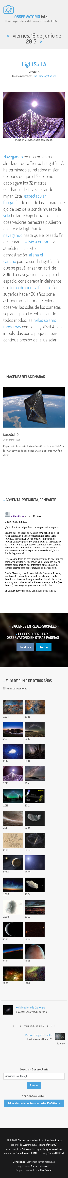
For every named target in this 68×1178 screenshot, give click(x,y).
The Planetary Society (44, 75)
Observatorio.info (27, 1140)
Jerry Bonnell (49, 1153)
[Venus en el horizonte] (13, 951)
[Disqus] (34, 551)
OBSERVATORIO (27, 16)
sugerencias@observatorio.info (34, 1166)
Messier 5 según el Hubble (38, 1035)
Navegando (13, 157)
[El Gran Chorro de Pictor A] (35, 929)
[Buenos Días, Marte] (35, 951)
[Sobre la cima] (35, 773)
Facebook (25, 647)
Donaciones (19, 1161)
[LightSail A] (13, 773)
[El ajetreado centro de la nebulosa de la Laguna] (35, 707)
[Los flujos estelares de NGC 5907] (35, 840)
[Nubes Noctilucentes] (13, 885)
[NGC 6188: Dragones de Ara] (13, 707)
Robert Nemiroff (24, 1153)
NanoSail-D (11, 434)
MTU (36, 1153)
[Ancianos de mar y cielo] (35, 729)
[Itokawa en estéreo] (35, 818)
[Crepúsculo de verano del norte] (13, 729)
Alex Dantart (46, 1170)
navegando (12, 235)
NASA (25, 1149)
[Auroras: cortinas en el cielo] (35, 973)
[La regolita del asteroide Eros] (13, 818)
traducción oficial (50, 1140)
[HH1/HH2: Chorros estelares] (13, 973)
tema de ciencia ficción (30, 287)
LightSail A (34, 64)
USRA (60, 1153)
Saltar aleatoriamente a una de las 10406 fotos (34, 1103)
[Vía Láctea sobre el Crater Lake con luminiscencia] (13, 796)
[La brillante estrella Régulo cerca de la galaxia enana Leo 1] (35, 862)
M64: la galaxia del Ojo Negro (30, 1007)
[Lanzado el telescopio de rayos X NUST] (35, 796)
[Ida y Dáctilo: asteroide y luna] (35, 885)
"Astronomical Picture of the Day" (40, 1144)
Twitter (44, 647)
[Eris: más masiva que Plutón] (13, 862)
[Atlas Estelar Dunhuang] (13, 840)
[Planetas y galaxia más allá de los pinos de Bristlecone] (35, 751)
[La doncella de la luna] (13, 907)
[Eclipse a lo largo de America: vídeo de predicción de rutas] (13, 751)
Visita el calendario (16, 688)
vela (6, 215)
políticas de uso (55, 1149)
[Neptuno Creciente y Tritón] (13, 929)
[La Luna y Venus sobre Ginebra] (35, 907)
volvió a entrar (36, 242)
